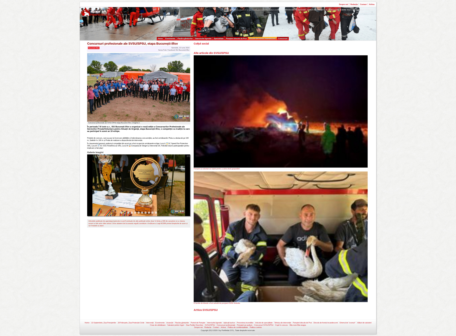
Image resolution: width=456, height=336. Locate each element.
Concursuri (282, 39)
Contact (363, 4)
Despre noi (343, 4)
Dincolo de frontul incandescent (262, 39)
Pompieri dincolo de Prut (236, 39)
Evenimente (170, 39)
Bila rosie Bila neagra (298, 325)
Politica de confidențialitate (238, 327)
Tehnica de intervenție (282, 323)
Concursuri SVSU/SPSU (263, 325)
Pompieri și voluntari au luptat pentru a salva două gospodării (217, 169)
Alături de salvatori (364, 323)
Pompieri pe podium (244, 325)
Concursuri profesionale (226, 325)
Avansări (169, 323)
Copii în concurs (281, 325)
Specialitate (218, 39)
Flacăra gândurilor (185, 39)
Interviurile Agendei (203, 39)
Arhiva (371, 4)
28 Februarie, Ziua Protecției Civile (131, 323)
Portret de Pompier (198, 323)
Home (160, 39)
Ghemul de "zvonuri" (347, 323)
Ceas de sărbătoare (158, 325)
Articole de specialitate (264, 323)
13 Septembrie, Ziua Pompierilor (103, 323)
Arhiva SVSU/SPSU (206, 309)
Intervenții (150, 323)
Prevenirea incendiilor (245, 323)
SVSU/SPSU (210, 325)
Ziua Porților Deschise (194, 325)
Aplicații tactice (229, 323)
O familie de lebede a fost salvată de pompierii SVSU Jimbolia (217, 303)
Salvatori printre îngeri (175, 325)
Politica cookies (256, 327)
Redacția (354, 4)
